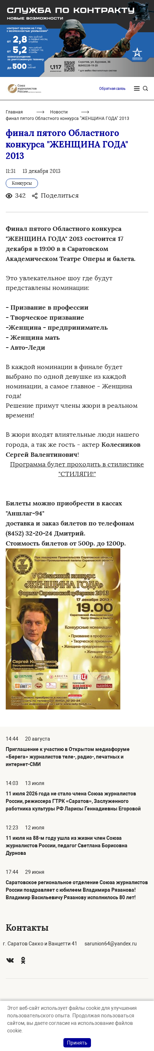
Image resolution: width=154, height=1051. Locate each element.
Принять (77, 1043)
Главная (14, 112)
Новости (59, 112)
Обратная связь (112, 89)
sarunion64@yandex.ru (111, 943)
